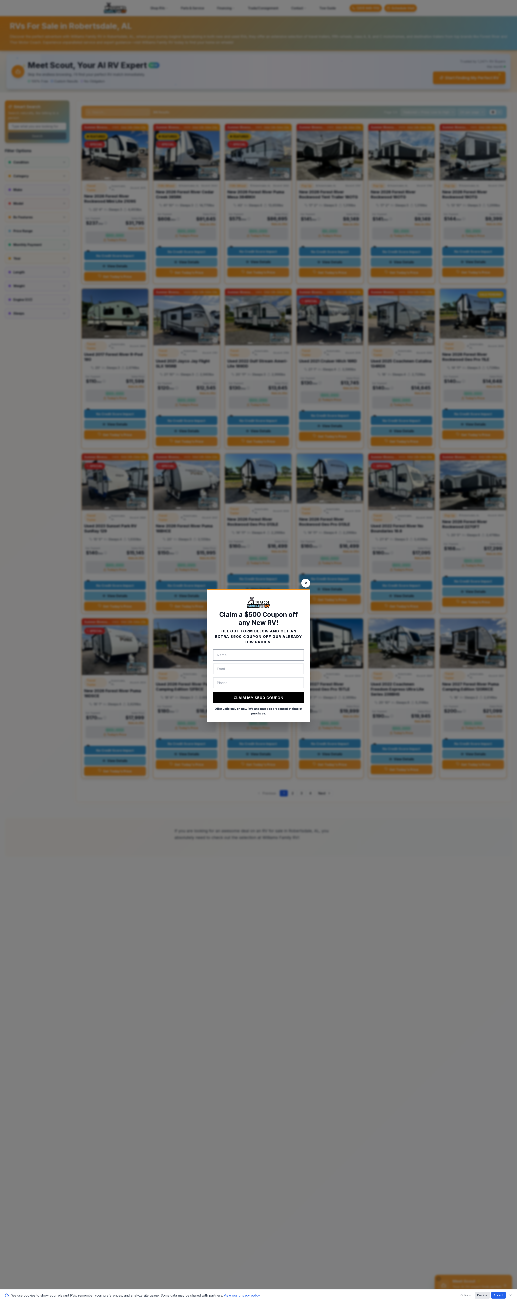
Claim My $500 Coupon (259, 698)
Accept (498, 1295)
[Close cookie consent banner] (510, 1295)
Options (465, 1295)
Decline (482, 1295)
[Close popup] (305, 583)
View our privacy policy (242, 1295)
